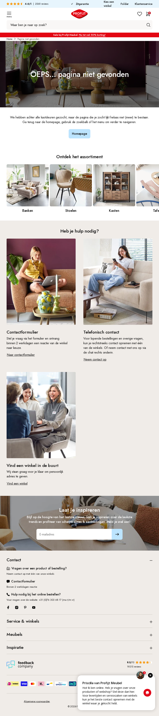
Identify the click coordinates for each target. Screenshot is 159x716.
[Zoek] (148, 25)
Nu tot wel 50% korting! (92, 35)
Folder (125, 4)
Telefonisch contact (101, 332)
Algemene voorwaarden (37, 701)
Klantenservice (143, 4)
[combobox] (79, 25)
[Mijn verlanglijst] (139, 14)
